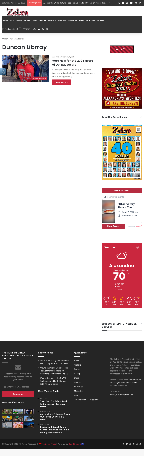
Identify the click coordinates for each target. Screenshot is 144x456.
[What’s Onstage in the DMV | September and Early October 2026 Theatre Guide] (29, 411)
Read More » (62, 82)
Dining (34, 20)
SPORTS (27, 20)
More (81, 20)
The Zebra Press (48, 444)
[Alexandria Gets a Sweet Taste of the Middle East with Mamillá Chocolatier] (7, 425)
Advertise (72, 20)
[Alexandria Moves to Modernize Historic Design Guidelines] (7, 418)
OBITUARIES (90, 20)
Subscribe (62, 20)
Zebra (56, 57)
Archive (100, 20)
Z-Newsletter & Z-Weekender (87, 400)
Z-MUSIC (78, 395)
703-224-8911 (135, 379)
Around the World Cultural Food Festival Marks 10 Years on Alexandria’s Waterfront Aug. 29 (54, 371)
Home (5, 20)
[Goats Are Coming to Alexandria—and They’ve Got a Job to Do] (7, 411)
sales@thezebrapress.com (124, 382)
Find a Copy (122, 49)
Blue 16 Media (75, 444)
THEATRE (42, 20)
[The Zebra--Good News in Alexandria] (17, 12)
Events (19, 20)
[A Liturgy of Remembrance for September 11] (29, 418)
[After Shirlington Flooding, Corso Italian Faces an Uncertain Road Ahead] (18, 418)
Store (76, 378)
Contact (52, 20)
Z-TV (12, 20)
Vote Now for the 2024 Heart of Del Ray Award (72, 63)
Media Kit (78, 391)
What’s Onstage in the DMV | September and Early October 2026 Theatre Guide (53, 381)
